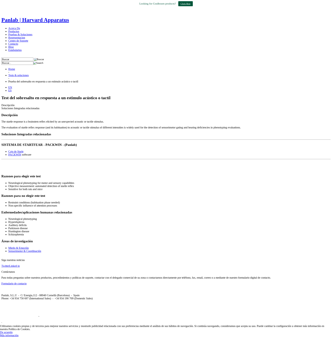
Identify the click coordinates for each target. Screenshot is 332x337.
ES (10, 90)
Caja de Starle (16, 151)
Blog (11, 46)
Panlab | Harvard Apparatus (35, 20)
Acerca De (14, 28)
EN (10, 87)
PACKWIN (14, 154)
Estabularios (15, 50)
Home (11, 69)
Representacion (16, 37)
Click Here (186, 3)
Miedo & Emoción (18, 247)
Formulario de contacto (14, 283)
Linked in (14, 265)
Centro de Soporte (18, 40)
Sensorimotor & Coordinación (24, 251)
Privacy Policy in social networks (19, 316)
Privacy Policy (48, 316)
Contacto (13, 43)
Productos (13, 31)
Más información (9, 335)
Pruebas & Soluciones (20, 34)
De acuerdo (6, 332)
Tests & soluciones (18, 75)
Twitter (5, 265)
